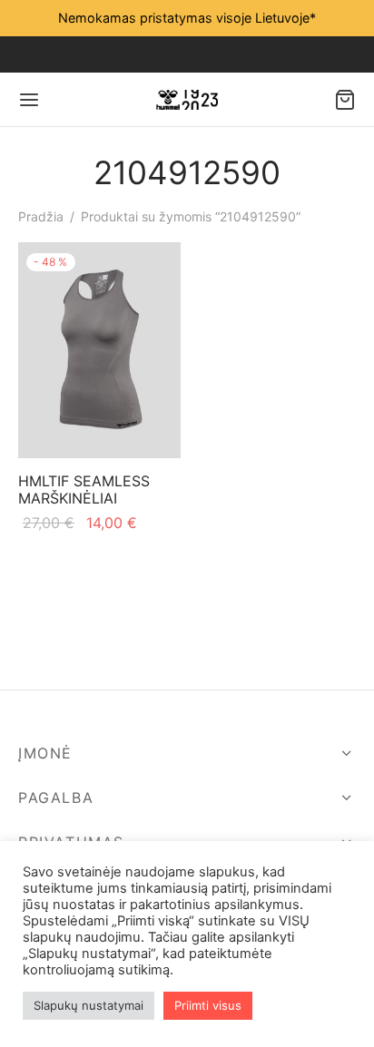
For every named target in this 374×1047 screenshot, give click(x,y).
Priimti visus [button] (207, 1005)
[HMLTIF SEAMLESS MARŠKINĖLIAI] (99, 350)
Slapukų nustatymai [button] (88, 1005)
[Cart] (345, 100)
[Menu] (29, 99)
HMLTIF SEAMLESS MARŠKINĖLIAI (84, 489)
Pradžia (41, 216)
